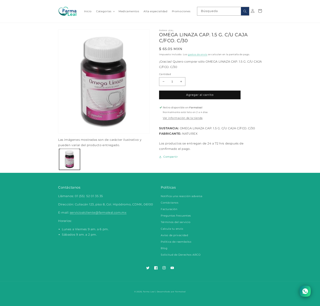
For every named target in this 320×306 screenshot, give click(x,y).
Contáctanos (170, 202)
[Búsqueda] (245, 11)
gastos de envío (197, 54)
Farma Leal (149, 291)
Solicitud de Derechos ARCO (181, 254)
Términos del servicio (176, 222)
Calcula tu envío (172, 228)
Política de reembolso (176, 241)
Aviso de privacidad (174, 235)
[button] (105, 11)
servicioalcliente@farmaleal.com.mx (98, 212)
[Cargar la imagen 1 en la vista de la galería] (69, 159)
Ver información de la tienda (183, 118)
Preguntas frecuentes (176, 215)
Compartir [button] (170, 156)
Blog (164, 248)
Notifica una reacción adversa (181, 196)
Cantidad (165, 74)
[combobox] (223, 11)
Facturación (169, 209)
